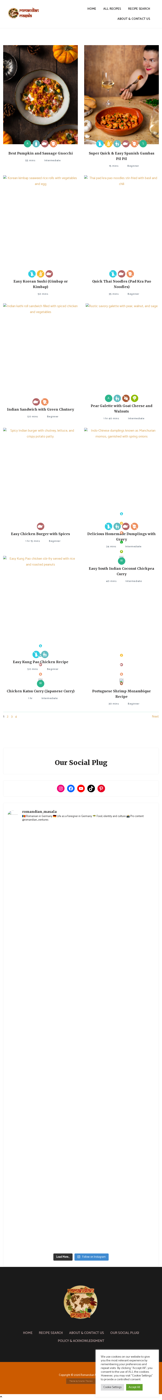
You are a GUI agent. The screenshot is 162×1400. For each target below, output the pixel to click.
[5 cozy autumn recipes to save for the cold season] (43, 1017)
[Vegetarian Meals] (134, 398)
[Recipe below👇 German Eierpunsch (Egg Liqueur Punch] (118, 889)
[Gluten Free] (108, 143)
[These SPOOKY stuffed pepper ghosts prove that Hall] (118, 1060)
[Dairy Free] (100, 143)
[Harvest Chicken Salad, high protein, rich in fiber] (118, 1230)
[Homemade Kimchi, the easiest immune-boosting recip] (118, 1102)
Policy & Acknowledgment (81, 1341)
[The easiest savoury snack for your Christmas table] (43, 932)
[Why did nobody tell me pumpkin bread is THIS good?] (43, 1102)
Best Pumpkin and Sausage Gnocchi (40, 153)
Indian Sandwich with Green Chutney (40, 409)
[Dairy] (36, 143)
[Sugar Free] (126, 398)
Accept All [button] (134, 1387)
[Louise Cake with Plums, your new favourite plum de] (43, 1145)
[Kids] (117, 143)
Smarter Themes (85, 1381)
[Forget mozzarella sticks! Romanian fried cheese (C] (118, 1145)
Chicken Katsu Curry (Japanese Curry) (40, 691)
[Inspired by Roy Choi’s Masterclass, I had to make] (118, 1017)
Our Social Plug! (124, 1333)
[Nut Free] (53, 143)
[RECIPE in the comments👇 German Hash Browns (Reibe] (118, 932)
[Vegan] (121, 542)
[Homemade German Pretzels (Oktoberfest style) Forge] (118, 1187)
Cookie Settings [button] (112, 1387)
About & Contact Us (133, 19)
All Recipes (112, 9)
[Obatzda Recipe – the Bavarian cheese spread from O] (43, 1230)
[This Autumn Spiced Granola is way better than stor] (43, 1187)
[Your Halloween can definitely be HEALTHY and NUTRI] (43, 1060)
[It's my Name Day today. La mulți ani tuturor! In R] (118, 975)
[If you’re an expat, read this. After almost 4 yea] (43, 975)
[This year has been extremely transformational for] (118, 847)
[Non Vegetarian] (45, 143)
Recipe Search (139, 9)
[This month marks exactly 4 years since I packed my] (43, 847)
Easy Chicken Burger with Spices (40, 534)
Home (92, 9)
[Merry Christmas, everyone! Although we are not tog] (43, 889)
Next (155, 716)
